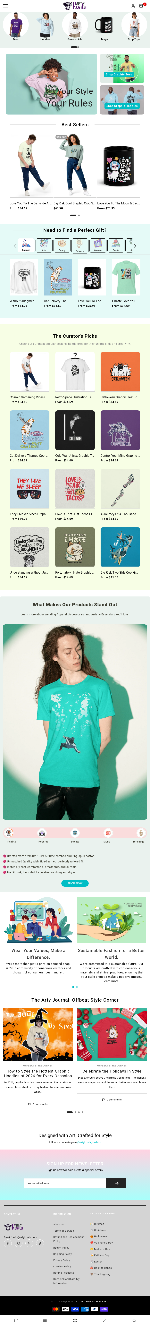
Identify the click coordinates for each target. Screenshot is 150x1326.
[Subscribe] (116, 1183)
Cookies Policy (62, 1266)
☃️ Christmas (98, 1230)
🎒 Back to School (101, 1267)
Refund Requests (63, 1272)
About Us (58, 1224)
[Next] (132, 246)
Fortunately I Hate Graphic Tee (76, 572)
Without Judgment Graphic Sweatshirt (36, 301)
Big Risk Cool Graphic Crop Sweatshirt (80, 203)
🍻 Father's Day (99, 1255)
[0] (141, 6)
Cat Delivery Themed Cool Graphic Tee (70, 301)
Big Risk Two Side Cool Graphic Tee (125, 572)
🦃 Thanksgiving (100, 1274)
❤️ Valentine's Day (101, 1242)
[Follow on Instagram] (18, 1243)
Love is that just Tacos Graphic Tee (80, 514)
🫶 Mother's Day (100, 1249)
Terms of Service (63, 1230)
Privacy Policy (61, 1260)
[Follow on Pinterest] (29, 1243)
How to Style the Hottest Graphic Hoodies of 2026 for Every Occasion (38, 1073)
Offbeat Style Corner (38, 1066)
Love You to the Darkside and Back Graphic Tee (43, 203)
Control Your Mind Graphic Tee (122, 456)
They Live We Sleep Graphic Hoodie (34, 514)
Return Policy (61, 1247)
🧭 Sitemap (97, 1223)
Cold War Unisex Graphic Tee (75, 456)
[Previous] (17, 246)
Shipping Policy (62, 1254)
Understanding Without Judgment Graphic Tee (41, 572)
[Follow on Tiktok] (40, 1243)
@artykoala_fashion (89, 1142)
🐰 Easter (96, 1261)
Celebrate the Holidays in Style (112, 1071)
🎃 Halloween (98, 1236)
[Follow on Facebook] (8, 1243)
